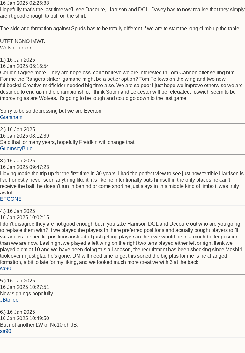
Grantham (11, 117)
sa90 (5, 268)
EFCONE (11, 199)
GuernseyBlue (16, 148)
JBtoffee (9, 300)
